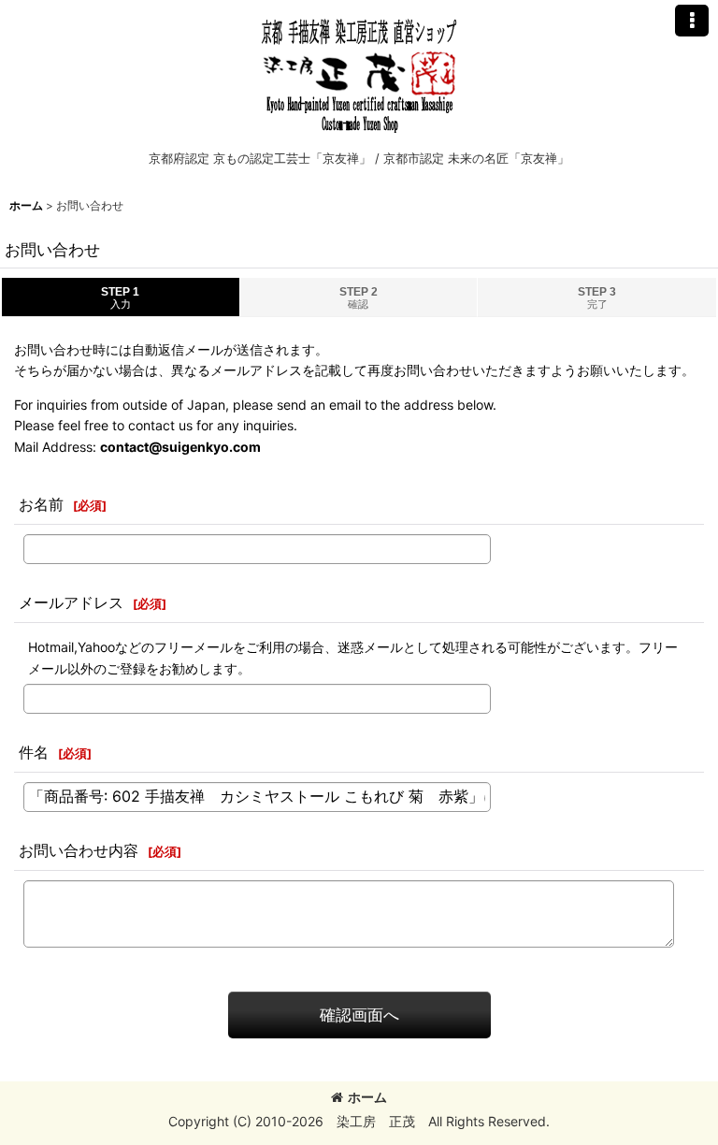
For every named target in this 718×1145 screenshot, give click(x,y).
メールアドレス (71, 602)
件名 (34, 752)
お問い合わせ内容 (78, 850)
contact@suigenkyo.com (180, 447)
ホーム (367, 1097)
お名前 (41, 504)
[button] (692, 20)
